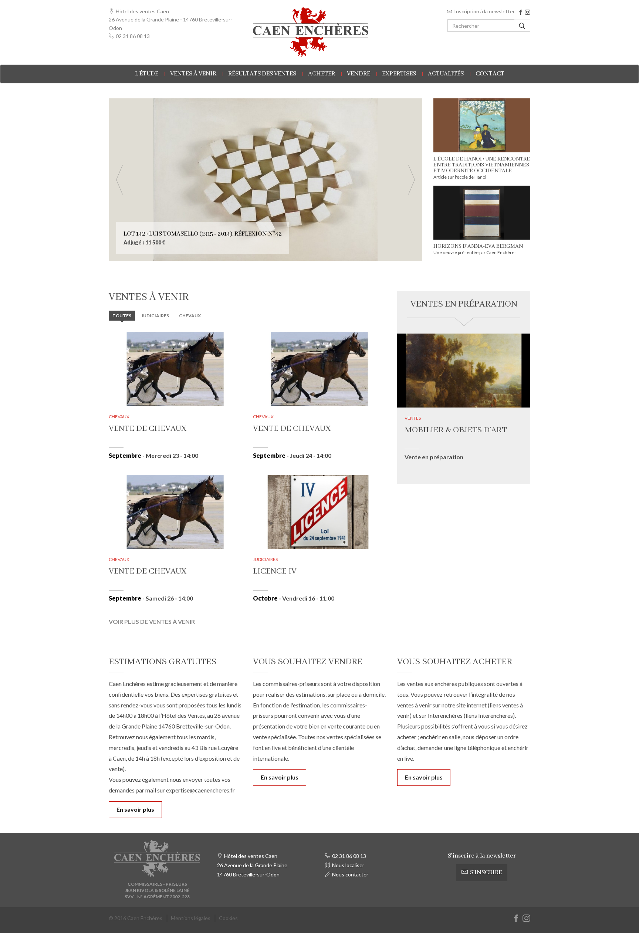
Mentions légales (190, 918)
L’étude (146, 74)
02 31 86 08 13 (133, 36)
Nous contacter (350, 874)
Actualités (446, 74)
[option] (265, 179)
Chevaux (190, 315)
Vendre (358, 74)
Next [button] (411, 180)
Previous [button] (119, 180)
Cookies (228, 918)
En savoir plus (135, 809)
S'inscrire (486, 872)
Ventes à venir (193, 74)
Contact (490, 74)
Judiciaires (155, 315)
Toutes (121, 315)
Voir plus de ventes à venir (152, 621)
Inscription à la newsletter (484, 11)
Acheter (321, 74)
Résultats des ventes (262, 74)
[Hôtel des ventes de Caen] (319, 32)
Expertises (399, 74)
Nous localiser (348, 865)
